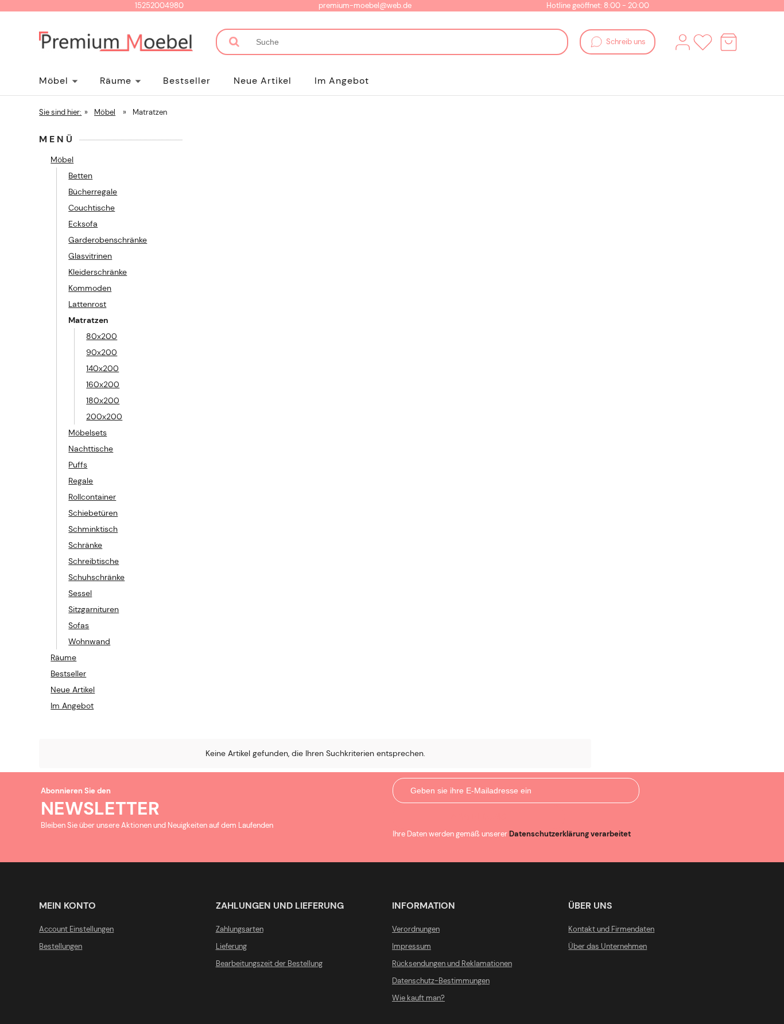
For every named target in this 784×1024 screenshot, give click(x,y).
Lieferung (231, 946)
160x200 (102, 384)
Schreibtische (93, 561)
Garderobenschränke (107, 240)
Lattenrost (87, 304)
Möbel (62, 159)
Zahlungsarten (239, 929)
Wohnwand (89, 641)
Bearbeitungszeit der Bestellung (269, 963)
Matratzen (88, 320)
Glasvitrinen (90, 256)
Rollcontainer (92, 497)
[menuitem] (69, 81)
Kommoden (89, 288)
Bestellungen (60, 946)
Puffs (77, 465)
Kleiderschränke (97, 272)
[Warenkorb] (729, 42)
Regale (80, 481)
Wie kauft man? (418, 998)
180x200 (102, 400)
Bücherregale (92, 191)
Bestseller (68, 673)
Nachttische (90, 448)
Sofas (78, 625)
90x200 (101, 352)
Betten (80, 175)
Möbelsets (87, 432)
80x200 (101, 336)
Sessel (80, 593)
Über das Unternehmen (607, 946)
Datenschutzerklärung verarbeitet (570, 834)
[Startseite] (115, 42)
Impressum (411, 946)
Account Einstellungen (76, 929)
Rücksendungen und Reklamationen (452, 963)
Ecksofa (83, 224)
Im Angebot (72, 705)
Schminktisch (93, 529)
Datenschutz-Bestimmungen (441, 981)
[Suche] (234, 42)
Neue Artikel (73, 689)
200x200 (104, 416)
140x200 (102, 368)
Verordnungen (416, 929)
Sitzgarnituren (93, 609)
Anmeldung (479, 816)
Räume (63, 657)
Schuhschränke (96, 577)
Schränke (85, 545)
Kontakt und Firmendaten (611, 929)
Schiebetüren (93, 513)
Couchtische (91, 208)
